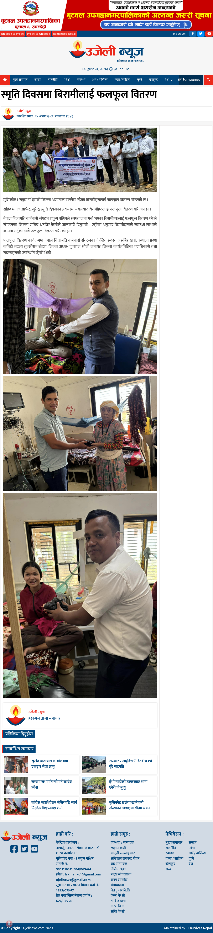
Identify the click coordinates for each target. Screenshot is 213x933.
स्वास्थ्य (81, 79)
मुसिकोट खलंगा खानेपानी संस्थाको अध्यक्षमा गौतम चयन (129, 805)
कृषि (139, 79)
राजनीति (52, 79)
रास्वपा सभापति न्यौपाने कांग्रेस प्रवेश (51, 785)
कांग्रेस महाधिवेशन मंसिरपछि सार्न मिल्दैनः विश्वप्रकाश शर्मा (54, 805)
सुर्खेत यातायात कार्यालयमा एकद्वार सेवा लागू (49, 764)
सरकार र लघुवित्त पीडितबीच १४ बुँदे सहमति (130, 764)
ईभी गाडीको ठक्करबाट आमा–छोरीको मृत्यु (129, 785)
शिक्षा (67, 79)
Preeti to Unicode (38, 33)
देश (166, 79)
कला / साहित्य (122, 79)
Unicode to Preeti (12, 33)
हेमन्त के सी (118, 896)
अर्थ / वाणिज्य (100, 79)
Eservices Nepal (200, 928)
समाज (38, 79)
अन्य (168, 869)
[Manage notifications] (9, 924)
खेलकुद (153, 79)
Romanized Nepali (64, 33)
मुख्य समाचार (20, 79)
